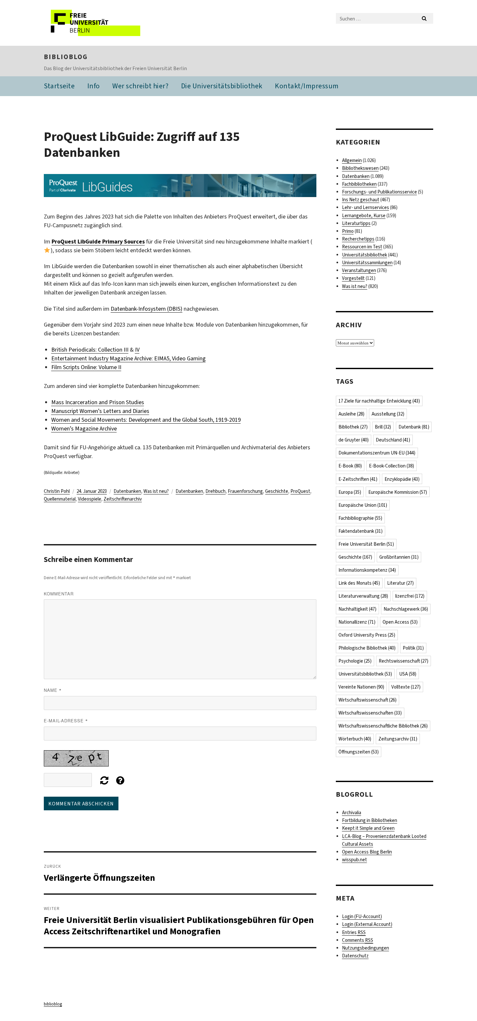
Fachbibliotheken (359, 184)
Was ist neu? (156, 491)
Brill (383, 427)
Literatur (400, 583)
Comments (357, 940)
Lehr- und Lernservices (365, 207)
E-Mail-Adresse (66, 720)
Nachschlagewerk (406, 609)
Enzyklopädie (402, 479)
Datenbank (413, 427)
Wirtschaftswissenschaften (370, 713)
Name (53, 690)
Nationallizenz (356, 622)
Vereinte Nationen (361, 687)
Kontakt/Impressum (307, 86)
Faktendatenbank (360, 531)
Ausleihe (351, 414)
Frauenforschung (245, 491)
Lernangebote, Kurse (363, 215)
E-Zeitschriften (357, 479)
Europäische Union (362, 505)
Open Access (400, 622)
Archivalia (351, 812)
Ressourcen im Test (362, 246)
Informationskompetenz (367, 570)
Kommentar (59, 594)
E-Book (350, 466)
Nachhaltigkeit (357, 609)
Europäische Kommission (397, 492)
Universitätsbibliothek (364, 255)
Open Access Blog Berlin (367, 852)
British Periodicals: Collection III (89, 350)
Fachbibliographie (360, 518)
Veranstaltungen (359, 270)
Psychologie (355, 661)
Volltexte (406, 687)
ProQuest (300, 491)
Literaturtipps (356, 223)
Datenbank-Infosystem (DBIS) (146, 309)
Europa (349, 492)
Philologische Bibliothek (367, 648)
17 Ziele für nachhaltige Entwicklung (379, 401)
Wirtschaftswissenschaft (367, 700)
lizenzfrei (409, 596)
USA (407, 674)
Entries (354, 932)
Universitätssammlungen (367, 262)
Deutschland (393, 440)
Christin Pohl (57, 491)
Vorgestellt (353, 278)
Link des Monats (359, 583)
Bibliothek (353, 427)
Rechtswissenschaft (403, 661)
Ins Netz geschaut (360, 199)
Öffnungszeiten (358, 752)
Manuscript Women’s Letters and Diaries (100, 411)
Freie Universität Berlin (366, 544)
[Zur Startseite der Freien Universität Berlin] (98, 23)
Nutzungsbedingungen (365, 948)
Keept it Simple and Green (368, 828)
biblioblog (66, 56)
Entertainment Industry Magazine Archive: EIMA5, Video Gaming (128, 358)
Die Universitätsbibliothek (222, 86)
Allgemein (352, 160)
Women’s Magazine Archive (84, 428)
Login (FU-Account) (362, 916)
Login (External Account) (367, 924)
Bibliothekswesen (360, 168)
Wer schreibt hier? (140, 86)
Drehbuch (215, 491)
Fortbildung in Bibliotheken (369, 820)
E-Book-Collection (391, 466)
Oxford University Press (366, 635)
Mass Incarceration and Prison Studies (97, 402)
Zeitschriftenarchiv (123, 499)
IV (137, 350)
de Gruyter (353, 440)
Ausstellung (388, 414)
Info (93, 86)
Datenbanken (127, 491)
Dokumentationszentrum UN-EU (376, 453)
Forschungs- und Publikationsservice (379, 192)
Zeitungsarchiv (397, 739)
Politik (413, 648)
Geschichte (276, 491)
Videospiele (89, 499)
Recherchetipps (358, 239)
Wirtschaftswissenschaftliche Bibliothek (383, 726)
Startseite (59, 86)
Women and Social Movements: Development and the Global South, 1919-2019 (146, 420)
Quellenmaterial (60, 499)
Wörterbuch (354, 739)
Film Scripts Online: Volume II (86, 367)
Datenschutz (355, 956)
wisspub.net (354, 859)
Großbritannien (399, 557)
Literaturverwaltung (363, 596)
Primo (348, 231)
